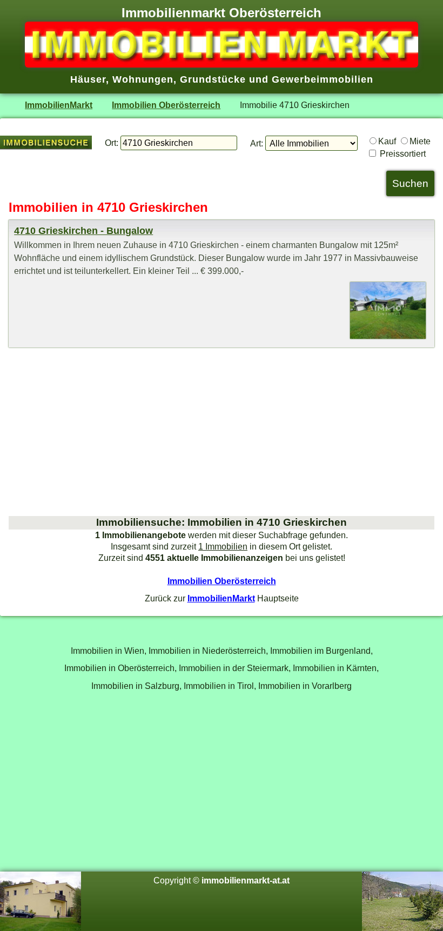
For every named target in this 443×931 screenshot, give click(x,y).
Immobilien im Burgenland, (321, 650)
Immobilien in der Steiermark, (235, 668)
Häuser (88, 79)
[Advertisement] (221, 431)
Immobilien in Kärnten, (336, 668)
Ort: (111, 143)
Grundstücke (213, 79)
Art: (256, 143)
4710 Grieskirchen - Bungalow (83, 230)
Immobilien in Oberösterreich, (120, 668)
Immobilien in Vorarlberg (305, 686)
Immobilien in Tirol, (220, 686)
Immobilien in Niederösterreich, (208, 650)
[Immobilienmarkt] (221, 64)
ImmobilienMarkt (58, 105)
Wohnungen (142, 79)
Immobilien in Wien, (108, 650)
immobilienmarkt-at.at (246, 880)
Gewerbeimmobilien (322, 79)
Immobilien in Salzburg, (136, 686)
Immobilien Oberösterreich (166, 105)
